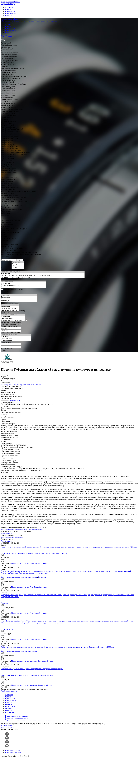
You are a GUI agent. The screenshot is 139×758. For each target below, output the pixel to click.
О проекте (9, 7)
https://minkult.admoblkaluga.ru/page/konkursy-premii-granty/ (22, 529)
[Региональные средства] (10, 310)
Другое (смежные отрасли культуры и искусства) (19, 577)
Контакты (8, 704)
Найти (20, 260)
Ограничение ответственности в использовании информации (28, 720)
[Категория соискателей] (13, 315)
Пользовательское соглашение (16, 716)
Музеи (58, 553)
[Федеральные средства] (10, 309)
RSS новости (10, 712)
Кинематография (17, 675)
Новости (8, 15)
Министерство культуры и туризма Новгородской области (33, 661)
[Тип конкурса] (18, 262)
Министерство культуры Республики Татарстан (29, 563)
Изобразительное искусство (37, 553)
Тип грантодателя (7, 279)
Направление (6, 293)
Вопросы (8, 710)
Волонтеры (42, 577)
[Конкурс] (18, 268)
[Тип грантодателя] (23, 281)
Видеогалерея (10, 706)
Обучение (4, 603)
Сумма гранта (6, 342)
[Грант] (18, 266)
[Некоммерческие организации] (23, 287)
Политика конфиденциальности (17, 718)
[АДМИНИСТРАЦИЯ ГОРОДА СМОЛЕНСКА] (42, 277)
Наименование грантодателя (11, 270)
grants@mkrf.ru (6, 725)
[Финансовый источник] (10, 305)
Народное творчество (9, 553)
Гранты (8, 9)
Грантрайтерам (10, 13)
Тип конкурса (6, 268)
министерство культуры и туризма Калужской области (21, 385)
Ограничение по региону (10, 333)
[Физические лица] (13, 318)
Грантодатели (10, 11)
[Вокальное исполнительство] (19, 299)
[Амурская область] (16, 340)
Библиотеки (22, 553)
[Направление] (19, 295)
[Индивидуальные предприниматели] (13, 320)
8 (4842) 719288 (6, 533)
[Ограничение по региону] (16, 335)
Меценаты (9, 708)
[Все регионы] (16, 336)
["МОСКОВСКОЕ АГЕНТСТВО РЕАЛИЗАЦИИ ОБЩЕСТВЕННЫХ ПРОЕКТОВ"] (42, 275)
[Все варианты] (18, 264)
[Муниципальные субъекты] (23, 285)
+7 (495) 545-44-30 (7, 727)
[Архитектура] (19, 301)
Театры (64, 553)
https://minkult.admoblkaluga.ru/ (12, 537)
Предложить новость (13, 752)
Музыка (52, 553)
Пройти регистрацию (9, 691)
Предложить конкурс (13, 750)
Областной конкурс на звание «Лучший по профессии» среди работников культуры (32, 669)
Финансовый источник (9, 303)
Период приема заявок (9, 326)
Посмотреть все (6, 541)
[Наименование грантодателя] (42, 272)
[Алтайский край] (16, 338)
